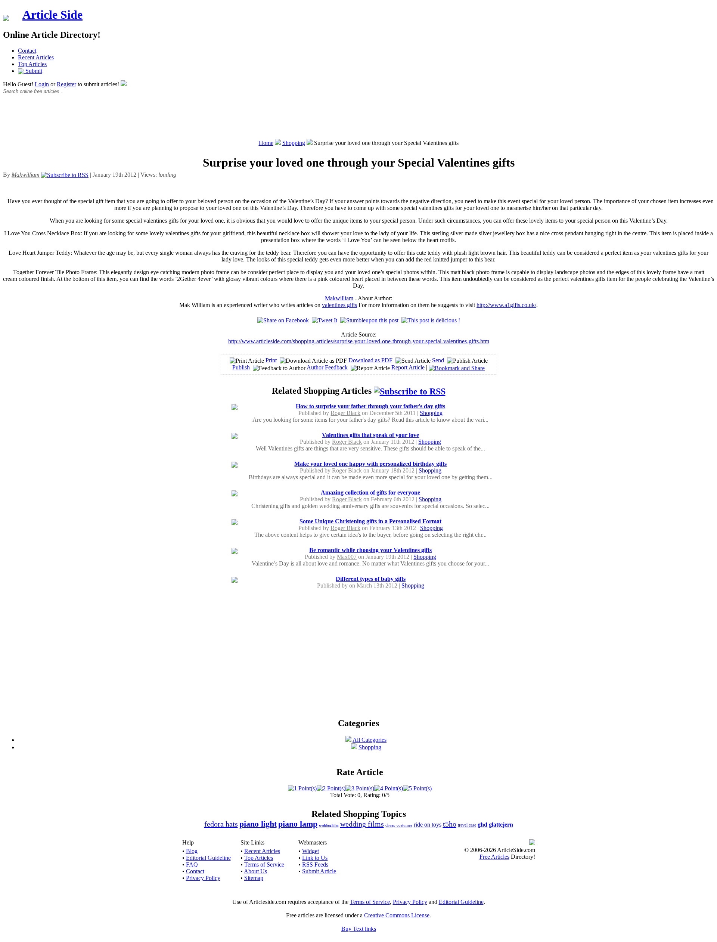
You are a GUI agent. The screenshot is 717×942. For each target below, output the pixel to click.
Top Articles (32, 64)
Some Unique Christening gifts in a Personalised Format (370, 521)
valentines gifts (339, 305)
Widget (310, 851)
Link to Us (315, 858)
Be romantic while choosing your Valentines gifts (370, 550)
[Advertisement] (358, 120)
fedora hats (221, 824)
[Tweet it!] (324, 320)
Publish (241, 367)
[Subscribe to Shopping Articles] (410, 391)
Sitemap (253, 878)
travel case (467, 825)
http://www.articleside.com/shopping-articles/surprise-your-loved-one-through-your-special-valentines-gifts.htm (358, 341)
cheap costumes (398, 825)
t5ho (449, 824)
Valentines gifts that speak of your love (370, 435)
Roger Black (345, 413)
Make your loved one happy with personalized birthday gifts (370, 464)
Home (266, 143)
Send (438, 360)
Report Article (408, 367)
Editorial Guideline (208, 858)
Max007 (347, 557)
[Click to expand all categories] (348, 740)
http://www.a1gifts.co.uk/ (506, 305)
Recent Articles (36, 57)
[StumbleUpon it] (369, 320)
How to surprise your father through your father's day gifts (370, 406)
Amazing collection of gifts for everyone (370, 492)
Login (42, 84)
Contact (27, 50)
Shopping (293, 143)
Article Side (52, 14)
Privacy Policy (203, 878)
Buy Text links (358, 929)
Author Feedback (327, 367)
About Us (255, 871)
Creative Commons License (396, 915)
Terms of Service (264, 864)
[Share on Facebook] (283, 320)
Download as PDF (370, 360)
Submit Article (319, 871)
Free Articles (494, 856)
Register (66, 84)
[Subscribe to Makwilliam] (65, 174)
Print (271, 360)
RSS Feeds (315, 864)
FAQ (192, 864)
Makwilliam (339, 298)
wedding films (362, 824)
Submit (33, 71)
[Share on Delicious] (431, 320)
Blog (192, 851)
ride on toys (427, 824)
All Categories (370, 740)
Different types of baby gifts (371, 579)
